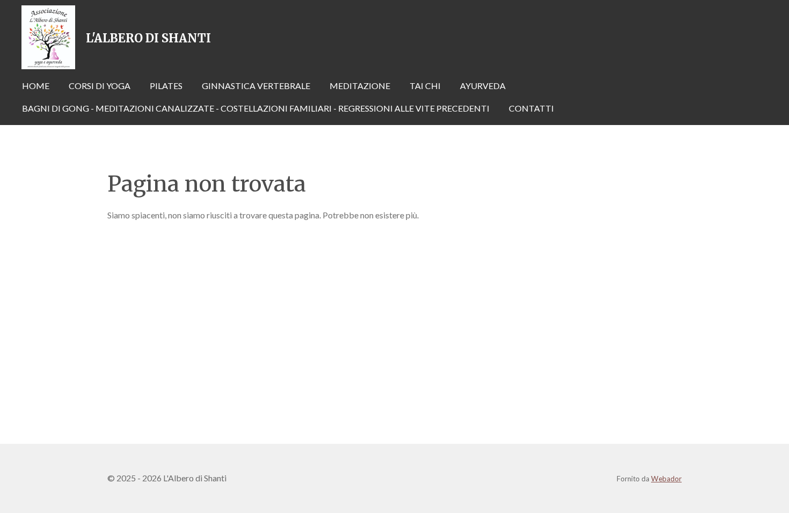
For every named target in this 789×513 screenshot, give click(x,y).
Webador (666, 478)
